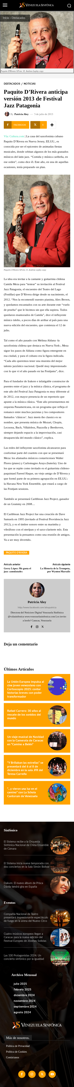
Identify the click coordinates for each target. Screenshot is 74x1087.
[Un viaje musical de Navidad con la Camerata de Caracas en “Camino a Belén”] (57, 740)
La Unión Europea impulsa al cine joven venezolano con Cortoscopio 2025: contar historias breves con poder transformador (25, 689)
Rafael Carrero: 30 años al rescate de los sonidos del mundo (24, 715)
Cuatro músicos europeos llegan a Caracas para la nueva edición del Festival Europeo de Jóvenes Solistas (25, 937)
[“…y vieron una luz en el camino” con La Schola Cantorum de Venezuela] (57, 792)
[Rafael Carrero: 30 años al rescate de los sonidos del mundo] (57, 714)
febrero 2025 (22, 989)
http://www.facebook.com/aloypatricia (37, 607)
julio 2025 (20, 984)
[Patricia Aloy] (7, 114)
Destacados (18, 18)
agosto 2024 (22, 1012)
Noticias (29, 84)
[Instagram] (37, 626)
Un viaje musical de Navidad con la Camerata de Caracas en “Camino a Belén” (25, 741)
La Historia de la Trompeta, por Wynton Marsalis (55, 570)
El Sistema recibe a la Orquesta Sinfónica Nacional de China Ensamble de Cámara (26, 845)
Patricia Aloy (21, 114)
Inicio (6, 18)
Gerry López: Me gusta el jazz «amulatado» (17, 570)
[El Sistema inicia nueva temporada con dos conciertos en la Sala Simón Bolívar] (60, 865)
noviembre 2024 (24, 1001)
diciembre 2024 (24, 995)
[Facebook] (31, 626)
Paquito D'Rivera (16, 553)
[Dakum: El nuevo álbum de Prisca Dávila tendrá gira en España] (60, 885)
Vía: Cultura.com (14, 136)
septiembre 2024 (25, 1006)
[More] (52, 125)
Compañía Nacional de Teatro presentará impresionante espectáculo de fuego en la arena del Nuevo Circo (26, 917)
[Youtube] (52, 1074)
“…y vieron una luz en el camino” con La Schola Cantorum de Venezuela (22, 792)
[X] (42, 626)
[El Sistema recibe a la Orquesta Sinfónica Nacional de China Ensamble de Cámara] (60, 845)
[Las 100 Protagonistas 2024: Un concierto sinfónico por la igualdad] (60, 957)
